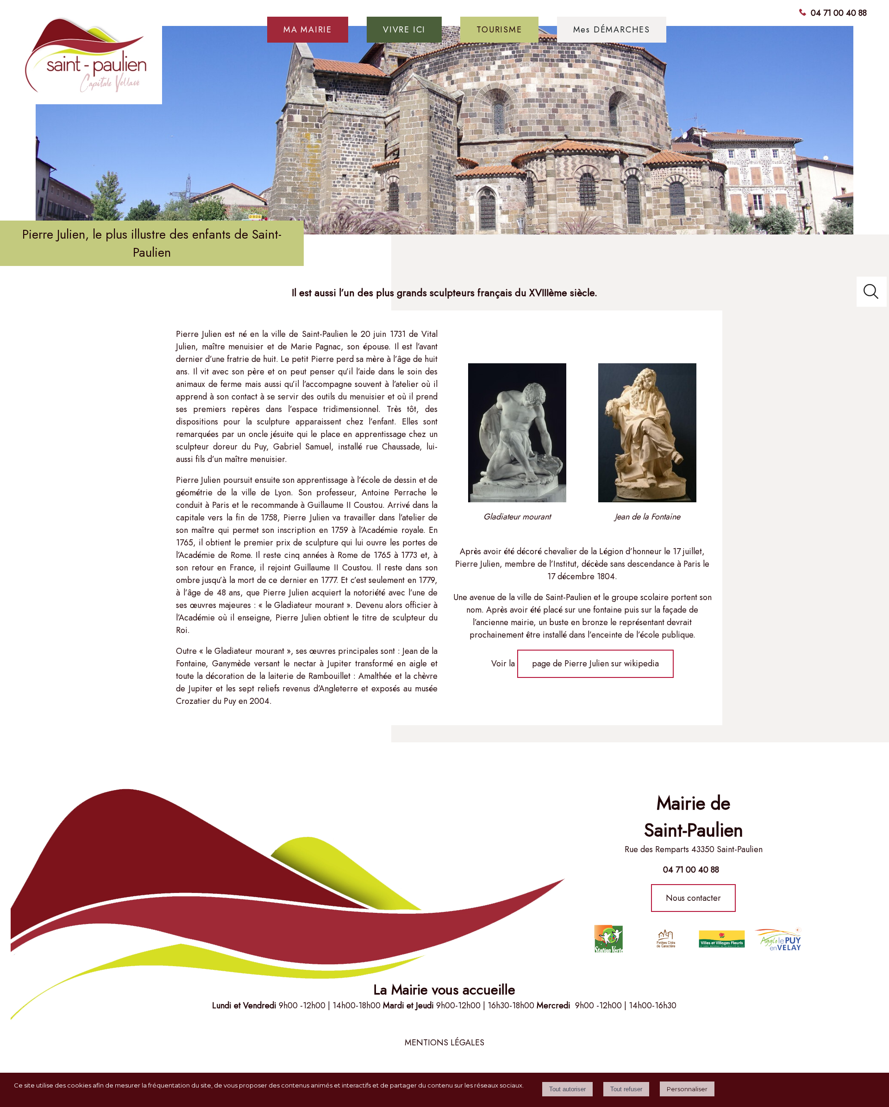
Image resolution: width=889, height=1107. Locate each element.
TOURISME (499, 30)
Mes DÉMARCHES (611, 30)
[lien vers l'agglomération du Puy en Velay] (665, 938)
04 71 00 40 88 (839, 13)
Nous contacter (693, 898)
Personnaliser (687, 1089)
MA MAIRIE (307, 30)
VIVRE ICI (404, 30)
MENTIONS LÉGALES (444, 1043)
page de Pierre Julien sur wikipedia (595, 664)
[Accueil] (86, 60)
